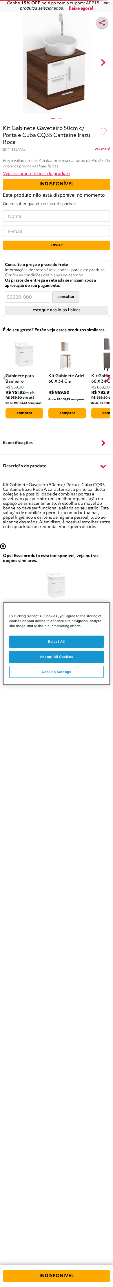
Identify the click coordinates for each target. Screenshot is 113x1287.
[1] (53, 118)
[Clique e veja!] (102, 150)
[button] (56, 443)
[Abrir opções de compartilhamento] (102, 22)
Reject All (56, 641)
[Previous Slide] (5, 378)
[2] (60, 118)
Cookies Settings (56, 672)
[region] (56, 643)
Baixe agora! (81, 8)
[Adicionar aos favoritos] (103, 132)
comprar (24, 413)
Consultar (65, 297)
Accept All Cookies (56, 656)
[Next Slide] (107, 378)
